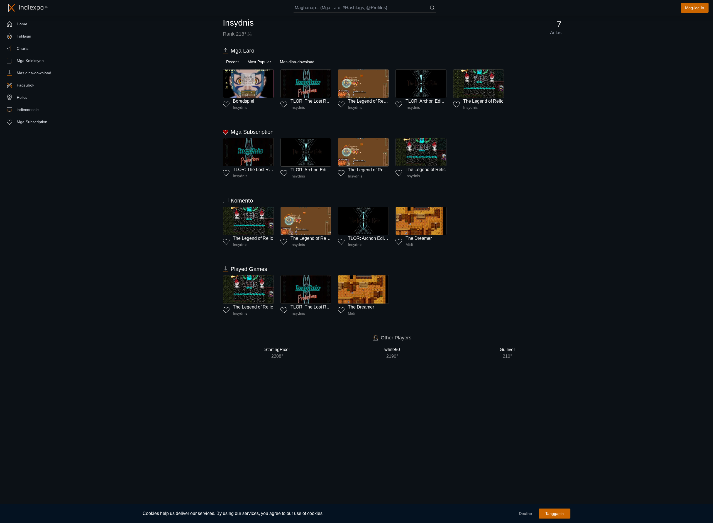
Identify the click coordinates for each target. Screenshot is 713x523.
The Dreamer (419, 238)
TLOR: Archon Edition (427, 101)
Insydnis (240, 107)
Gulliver (507, 353)
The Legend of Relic (483, 101)
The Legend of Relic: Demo (375, 101)
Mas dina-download (297, 62)
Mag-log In (694, 8)
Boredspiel (243, 101)
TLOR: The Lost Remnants (316, 101)
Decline (525, 513)
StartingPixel (277, 353)
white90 (392, 353)
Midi (409, 244)
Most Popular (259, 62)
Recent (232, 62)
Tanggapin (554, 513)
